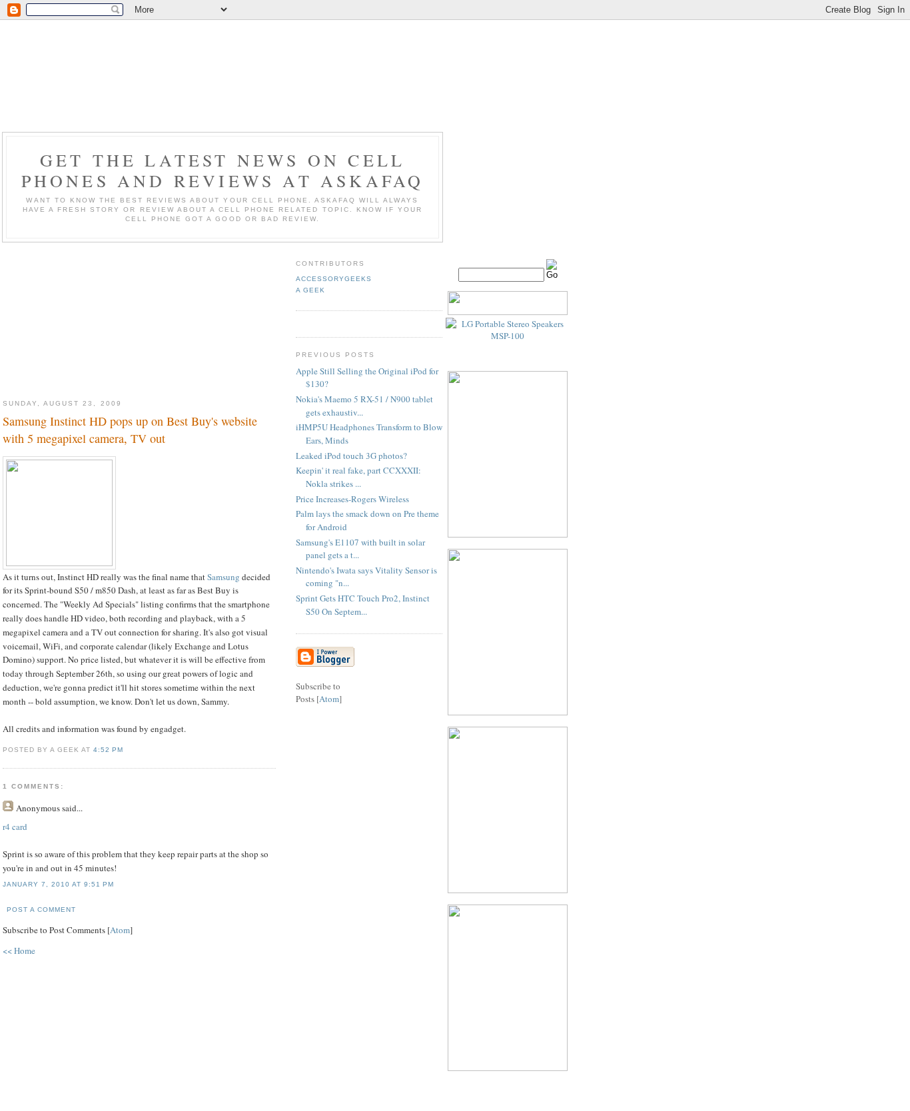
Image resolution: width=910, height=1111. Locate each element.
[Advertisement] (139, 315)
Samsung (223, 577)
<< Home (19, 950)
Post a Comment (41, 909)
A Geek (310, 290)
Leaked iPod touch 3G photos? (351, 456)
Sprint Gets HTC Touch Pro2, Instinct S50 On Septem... (363, 604)
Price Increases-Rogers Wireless (352, 499)
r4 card (15, 827)
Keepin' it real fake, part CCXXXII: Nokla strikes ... (358, 477)
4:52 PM (108, 749)
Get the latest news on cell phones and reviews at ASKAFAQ (222, 170)
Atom (120, 930)
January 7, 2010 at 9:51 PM (58, 884)
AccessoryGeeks (334, 278)
